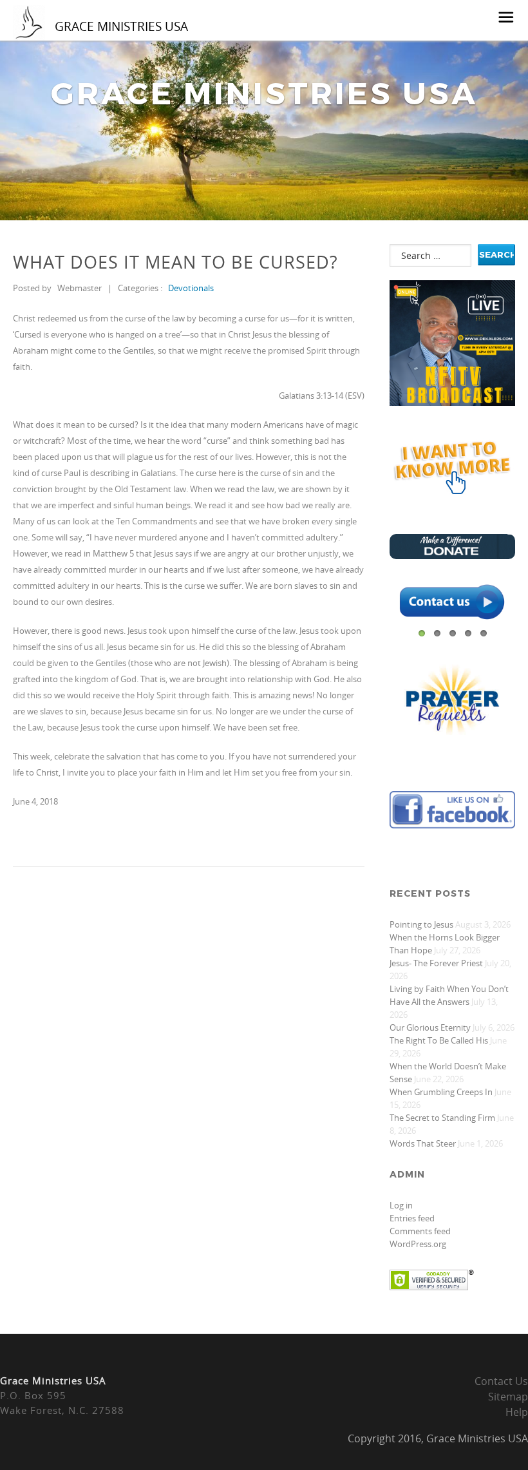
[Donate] (452, 555)
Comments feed (420, 1231)
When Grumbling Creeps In (441, 1092)
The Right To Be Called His (439, 1040)
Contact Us (501, 1381)
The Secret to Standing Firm (442, 1117)
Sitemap (508, 1396)
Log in (401, 1205)
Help (516, 1412)
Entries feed (412, 1218)
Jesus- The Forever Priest (436, 963)
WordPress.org (418, 1244)
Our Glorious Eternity (430, 1027)
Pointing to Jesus (421, 924)
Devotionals (191, 288)
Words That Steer (423, 1143)
